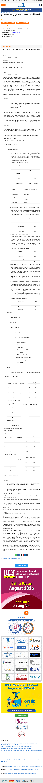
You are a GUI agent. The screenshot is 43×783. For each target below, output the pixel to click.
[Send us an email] (41, 5)
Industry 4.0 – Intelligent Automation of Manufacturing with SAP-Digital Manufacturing (16, 746)
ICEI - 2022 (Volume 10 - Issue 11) (6, 12)
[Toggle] (2, 44)
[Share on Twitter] (19, 555)
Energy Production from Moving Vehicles (33, 558)
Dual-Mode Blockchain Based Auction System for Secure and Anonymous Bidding (20, 773)
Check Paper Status (22, 565)
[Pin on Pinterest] (23, 555)
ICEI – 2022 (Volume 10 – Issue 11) (15, 32)
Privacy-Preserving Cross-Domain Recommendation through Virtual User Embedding (16, 748)
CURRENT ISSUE (18, 612)
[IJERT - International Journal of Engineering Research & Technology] (21, 5)
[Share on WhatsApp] (16, 555)
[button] (3, 5)
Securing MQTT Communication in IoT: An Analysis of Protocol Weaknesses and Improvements (24, 766)
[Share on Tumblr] (27, 555)
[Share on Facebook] (18, 555)
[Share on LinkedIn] (25, 555)
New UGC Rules (21, 617)
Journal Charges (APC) (22, 715)
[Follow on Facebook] (39, 5)
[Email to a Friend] (21, 555)
